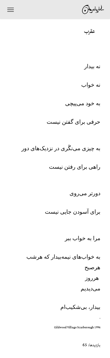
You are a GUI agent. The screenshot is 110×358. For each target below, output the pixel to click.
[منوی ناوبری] (10, 9)
